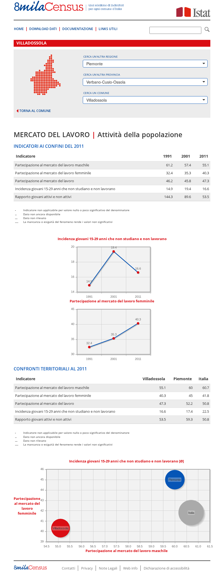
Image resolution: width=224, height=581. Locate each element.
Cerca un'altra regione (100, 56)
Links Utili (108, 28)
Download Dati (43, 28)
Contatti (68, 568)
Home (19, 28)
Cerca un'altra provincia (101, 74)
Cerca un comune (96, 93)
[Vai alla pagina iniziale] (69, 8)
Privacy (87, 568)
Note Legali (108, 568)
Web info (130, 568)
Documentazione (77, 28)
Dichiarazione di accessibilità (166, 568)
